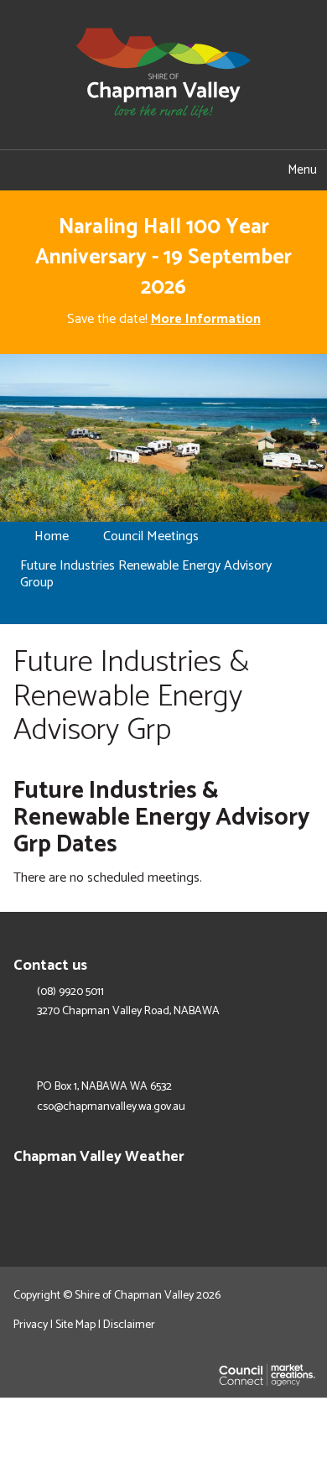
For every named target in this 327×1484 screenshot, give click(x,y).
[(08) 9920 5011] (136, 170)
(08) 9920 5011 (70, 992)
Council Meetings (151, 536)
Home (51, 536)
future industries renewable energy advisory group (146, 574)
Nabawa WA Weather (305, 1194)
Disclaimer (129, 1325)
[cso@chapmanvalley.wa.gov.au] (81, 170)
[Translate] (191, 170)
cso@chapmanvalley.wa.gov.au (111, 1107)
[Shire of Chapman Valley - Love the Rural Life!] (163, 74)
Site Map (75, 1325)
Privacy (30, 1325)
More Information (206, 319)
